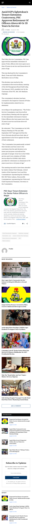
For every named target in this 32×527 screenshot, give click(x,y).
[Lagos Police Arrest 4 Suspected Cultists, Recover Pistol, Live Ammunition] (5, 442)
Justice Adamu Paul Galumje (20, 235)
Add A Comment (16, 406)
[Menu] (3, 2)
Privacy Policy (16, 483)
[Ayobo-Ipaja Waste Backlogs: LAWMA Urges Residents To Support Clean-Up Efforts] (16, 317)
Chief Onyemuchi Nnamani (9, 233)
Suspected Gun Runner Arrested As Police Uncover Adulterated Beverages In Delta (14, 305)
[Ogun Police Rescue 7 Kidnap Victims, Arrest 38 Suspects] (5, 451)
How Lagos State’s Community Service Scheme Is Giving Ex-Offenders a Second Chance (14, 282)
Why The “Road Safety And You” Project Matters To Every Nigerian (14, 376)
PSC (20, 238)
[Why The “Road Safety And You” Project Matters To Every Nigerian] (16, 365)
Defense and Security (9, 32)
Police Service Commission (9, 238)
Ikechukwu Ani (6, 235)
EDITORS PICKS (7, 414)
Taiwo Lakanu (6, 240)
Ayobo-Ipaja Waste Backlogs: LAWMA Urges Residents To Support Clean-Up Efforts (15, 328)
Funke (8, 29)
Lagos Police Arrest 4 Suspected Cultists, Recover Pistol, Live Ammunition (17, 442)
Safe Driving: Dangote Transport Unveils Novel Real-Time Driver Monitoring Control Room (16, 398)
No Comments (21, 32)
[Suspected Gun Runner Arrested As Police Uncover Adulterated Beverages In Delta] (16, 295)
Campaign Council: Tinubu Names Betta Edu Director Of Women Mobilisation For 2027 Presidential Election (15, 352)
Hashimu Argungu (23, 233)
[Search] (29, 2)
